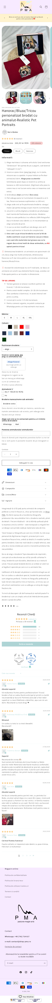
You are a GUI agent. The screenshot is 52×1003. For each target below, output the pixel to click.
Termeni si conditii (12, 891)
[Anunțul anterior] (4, 17)
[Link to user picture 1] (7, 735)
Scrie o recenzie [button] (26, 644)
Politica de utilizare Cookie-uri (17, 886)
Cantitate (5, 449)
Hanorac (29, 151)
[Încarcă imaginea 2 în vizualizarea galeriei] (26, 98)
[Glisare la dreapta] (49, 98)
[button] (4, 7)
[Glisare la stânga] (2, 98)
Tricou (6, 151)
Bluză (18, 151)
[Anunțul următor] (47, 17)
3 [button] (26, 855)
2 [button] (22, 855)
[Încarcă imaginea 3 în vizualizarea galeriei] (39, 98)
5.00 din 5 (32, 619)
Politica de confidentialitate (16, 875)
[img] (7, 680)
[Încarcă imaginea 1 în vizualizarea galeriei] (12, 98)
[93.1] (19, 658)
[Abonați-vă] (44, 963)
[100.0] (31, 658)
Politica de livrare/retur (14, 880)
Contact (8, 897)
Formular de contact (13, 946)
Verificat (24, 667)
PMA (28, 991)
